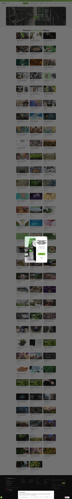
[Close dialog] (46, 237)
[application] (1, 497)
